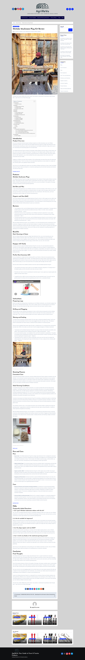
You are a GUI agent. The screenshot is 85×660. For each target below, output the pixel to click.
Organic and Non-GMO (19, 108)
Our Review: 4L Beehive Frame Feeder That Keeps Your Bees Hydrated (19, 620)
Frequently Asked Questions (20, 129)
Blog (61, 64)
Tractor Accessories (64, 91)
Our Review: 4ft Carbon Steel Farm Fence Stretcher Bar (34, 620)
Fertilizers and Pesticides (65, 78)
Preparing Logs (18, 117)
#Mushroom (29, 31)
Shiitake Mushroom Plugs (20, 106)
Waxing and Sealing (19, 119)
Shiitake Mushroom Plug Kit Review (28, 29)
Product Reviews (16, 26)
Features (15, 105)
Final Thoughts (18, 135)
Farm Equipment (63, 72)
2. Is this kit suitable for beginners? (22, 131)
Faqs (59, 17)
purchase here (15, 502)
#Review (36, 31)
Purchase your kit (16, 171)
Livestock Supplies (32, 17)
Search (62, 26)
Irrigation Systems (63, 80)
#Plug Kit (32, 31)
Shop (63, 17)
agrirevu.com (18, 31)
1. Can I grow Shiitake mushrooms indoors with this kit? (25, 130)
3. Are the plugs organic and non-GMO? (23, 132)
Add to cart (15, 448)
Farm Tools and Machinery (65, 75)
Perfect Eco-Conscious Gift (20, 114)
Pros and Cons (16, 124)
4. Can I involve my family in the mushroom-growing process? (26, 133)
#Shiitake (39, 31)
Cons (16, 126)
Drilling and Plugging (19, 118)
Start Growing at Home (19, 112)
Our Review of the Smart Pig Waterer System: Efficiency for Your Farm (49, 620)
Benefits (15, 111)
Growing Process (17, 120)
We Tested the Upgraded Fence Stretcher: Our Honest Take (65, 56)
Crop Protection (24, 17)
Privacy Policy (54, 17)
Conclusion (16, 134)
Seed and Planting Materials (43, 17)
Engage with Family (19, 113)
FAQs (15, 127)
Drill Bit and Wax (18, 107)
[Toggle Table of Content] (34, 101)
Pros (16, 125)
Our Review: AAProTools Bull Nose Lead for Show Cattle (64, 641)
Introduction (16, 102)
